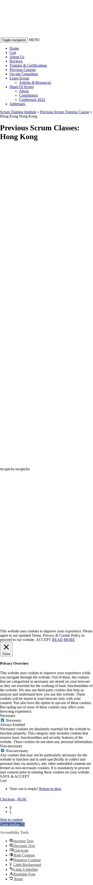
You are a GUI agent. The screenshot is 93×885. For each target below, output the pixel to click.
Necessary (13, 720)
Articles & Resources (35, 82)
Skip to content (11, 820)
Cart (13, 53)
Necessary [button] (8, 716)
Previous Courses (23, 70)
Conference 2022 (32, 100)
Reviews (16, 61)
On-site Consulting (24, 74)
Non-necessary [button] (11, 746)
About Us (17, 57)
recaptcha (7, 469)
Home (14, 48)
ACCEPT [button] (43, 640)
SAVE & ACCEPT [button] (14, 776)
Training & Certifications (28, 65)
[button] (12, 824)
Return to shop (50, 789)
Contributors (28, 95)
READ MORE (63, 640)
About (24, 91)
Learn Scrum (19, 78)
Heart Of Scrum (22, 87)
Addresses (17, 104)
